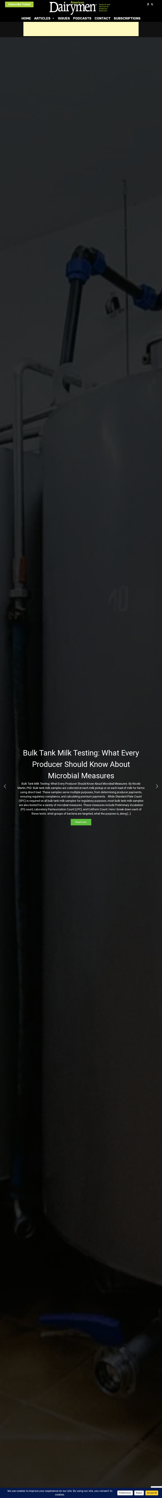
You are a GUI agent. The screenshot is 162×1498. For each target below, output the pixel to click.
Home (26, 18)
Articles (42, 18)
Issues (64, 18)
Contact (103, 18)
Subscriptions (127, 18)
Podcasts (82, 18)
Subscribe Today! (19, 4)
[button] (4, 786)
